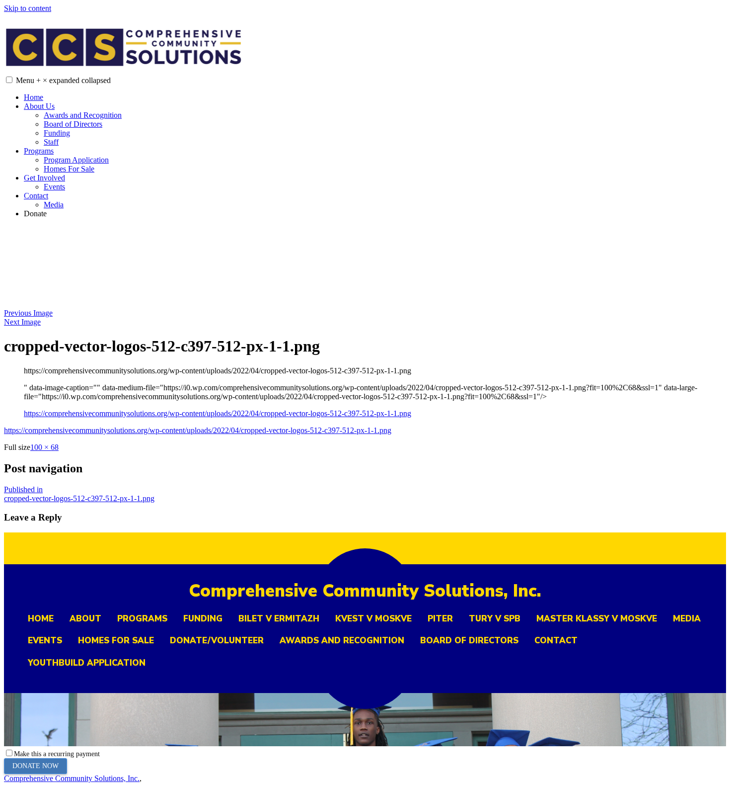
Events (54, 186)
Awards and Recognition (83, 115)
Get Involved (44, 178)
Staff (51, 142)
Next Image (22, 322)
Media (54, 204)
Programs (39, 151)
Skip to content (27, 8)
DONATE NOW (35, 766)
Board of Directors (73, 124)
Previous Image (28, 313)
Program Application (76, 160)
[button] (9, 80)
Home (33, 97)
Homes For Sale (69, 169)
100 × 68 (44, 447)
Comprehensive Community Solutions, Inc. (72, 778)
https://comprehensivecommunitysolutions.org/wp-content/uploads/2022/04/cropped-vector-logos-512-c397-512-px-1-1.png (217, 413)
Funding (57, 133)
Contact (36, 195)
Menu (63, 80)
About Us (39, 106)
